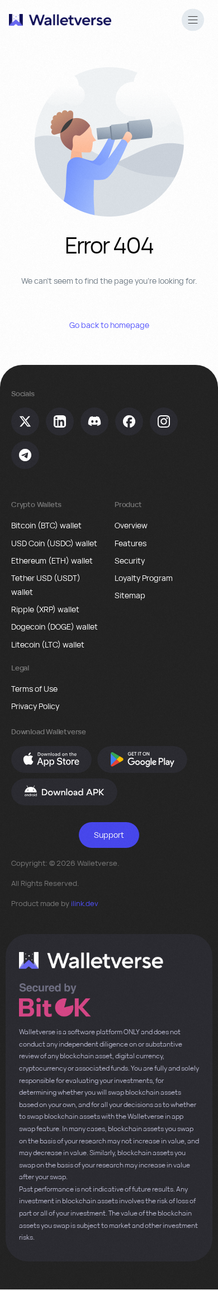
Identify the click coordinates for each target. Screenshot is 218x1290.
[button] (193, 21)
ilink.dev (84, 903)
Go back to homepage (109, 325)
